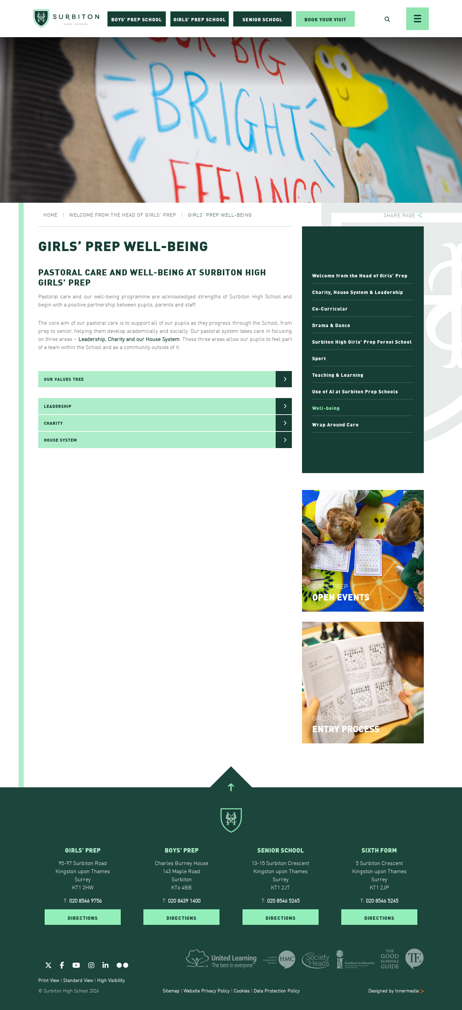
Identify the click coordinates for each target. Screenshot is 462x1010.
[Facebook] (62, 964)
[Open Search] (387, 19)
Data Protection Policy (277, 990)
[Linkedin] (105, 964)
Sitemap (171, 990)
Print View (48, 980)
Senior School (262, 19)
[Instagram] (91, 964)
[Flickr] (122, 964)
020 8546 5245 (283, 900)
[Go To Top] (231, 787)
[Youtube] (76, 964)
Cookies (242, 990)
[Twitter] (48, 964)
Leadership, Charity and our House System (129, 339)
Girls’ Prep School (200, 19)
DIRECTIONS (83, 917)
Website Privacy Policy (207, 990)
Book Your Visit (325, 19)
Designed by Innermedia (394, 990)
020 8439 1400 (184, 900)
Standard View (78, 980)
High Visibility (111, 980)
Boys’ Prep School (136, 19)
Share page (399, 215)
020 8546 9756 (85, 900)
